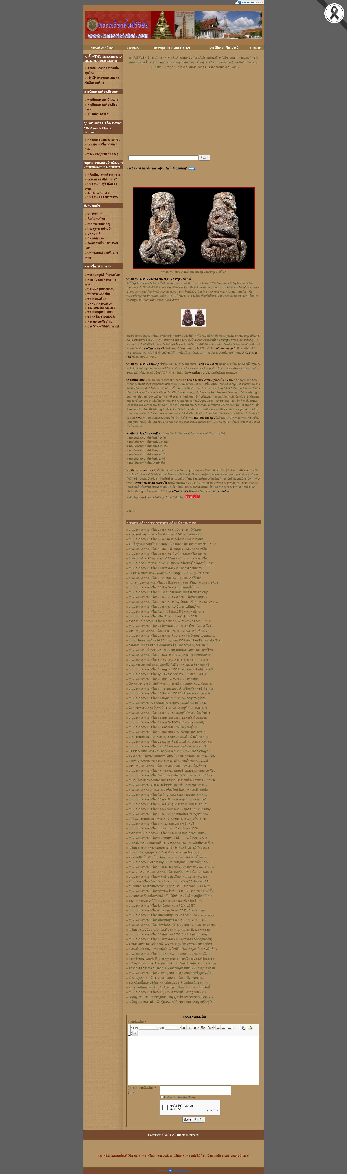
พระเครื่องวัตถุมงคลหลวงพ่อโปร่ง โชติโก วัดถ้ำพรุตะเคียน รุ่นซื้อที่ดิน (173, 948)
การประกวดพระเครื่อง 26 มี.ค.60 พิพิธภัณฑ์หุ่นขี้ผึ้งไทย (164, 587)
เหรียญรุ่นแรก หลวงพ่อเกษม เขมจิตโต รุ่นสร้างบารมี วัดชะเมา (169, 847)
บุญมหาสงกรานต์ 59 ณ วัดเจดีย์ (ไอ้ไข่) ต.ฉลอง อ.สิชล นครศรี (169, 664)
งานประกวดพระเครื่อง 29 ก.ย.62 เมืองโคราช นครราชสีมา (166, 539)
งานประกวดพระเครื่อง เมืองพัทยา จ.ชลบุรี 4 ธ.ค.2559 (163, 616)
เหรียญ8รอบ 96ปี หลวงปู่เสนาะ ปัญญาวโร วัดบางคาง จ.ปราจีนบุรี (171, 997)
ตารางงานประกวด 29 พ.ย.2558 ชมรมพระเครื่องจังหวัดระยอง (168, 736)
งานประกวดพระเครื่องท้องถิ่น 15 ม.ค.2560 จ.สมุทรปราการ (166, 611)
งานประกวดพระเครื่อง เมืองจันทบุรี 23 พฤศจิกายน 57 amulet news (171, 915)
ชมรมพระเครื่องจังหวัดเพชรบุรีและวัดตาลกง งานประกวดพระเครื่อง (172, 756)
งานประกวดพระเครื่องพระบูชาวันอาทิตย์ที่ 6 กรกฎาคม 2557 (167, 992)
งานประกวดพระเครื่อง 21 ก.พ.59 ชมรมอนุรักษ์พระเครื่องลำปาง (169, 712)
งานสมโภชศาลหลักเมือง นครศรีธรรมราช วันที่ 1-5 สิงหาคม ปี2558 (172, 780)
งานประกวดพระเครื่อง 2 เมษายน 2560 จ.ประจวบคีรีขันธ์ (165, 577)
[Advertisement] (194, 82)
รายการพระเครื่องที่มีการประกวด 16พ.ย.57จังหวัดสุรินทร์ (165, 900)
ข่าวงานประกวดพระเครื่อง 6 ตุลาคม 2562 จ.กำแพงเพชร (165, 534)
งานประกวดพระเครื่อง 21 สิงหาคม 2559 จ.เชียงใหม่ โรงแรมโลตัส (171, 626)
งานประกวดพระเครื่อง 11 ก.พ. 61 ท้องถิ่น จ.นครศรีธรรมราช (167, 553)
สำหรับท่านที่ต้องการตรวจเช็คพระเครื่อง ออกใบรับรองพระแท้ (168, 761)
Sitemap (255, 47)
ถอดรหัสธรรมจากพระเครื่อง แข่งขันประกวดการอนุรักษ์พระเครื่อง (171, 842)
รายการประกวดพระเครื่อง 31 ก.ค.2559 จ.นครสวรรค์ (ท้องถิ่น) (168, 630)
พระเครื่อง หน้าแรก (103, 47)
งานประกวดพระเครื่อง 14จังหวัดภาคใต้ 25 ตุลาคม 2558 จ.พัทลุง (170, 809)
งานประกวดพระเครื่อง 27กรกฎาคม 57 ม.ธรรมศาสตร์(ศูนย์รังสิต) (170, 973)
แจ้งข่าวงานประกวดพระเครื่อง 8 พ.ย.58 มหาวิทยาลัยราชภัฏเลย (169, 751)
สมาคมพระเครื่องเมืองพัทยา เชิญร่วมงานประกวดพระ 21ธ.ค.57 (169, 886)
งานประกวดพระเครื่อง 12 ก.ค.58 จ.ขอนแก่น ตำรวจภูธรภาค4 (168, 814)
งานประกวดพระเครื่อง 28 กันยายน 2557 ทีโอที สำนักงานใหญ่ (168, 934)
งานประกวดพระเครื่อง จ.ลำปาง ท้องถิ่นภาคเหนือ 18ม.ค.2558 (168, 876)
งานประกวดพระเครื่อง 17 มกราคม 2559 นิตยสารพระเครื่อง (167, 732)
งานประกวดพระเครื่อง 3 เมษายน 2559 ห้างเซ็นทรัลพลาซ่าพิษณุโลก (172, 688)
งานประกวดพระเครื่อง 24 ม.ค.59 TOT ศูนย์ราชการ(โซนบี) (166, 722)
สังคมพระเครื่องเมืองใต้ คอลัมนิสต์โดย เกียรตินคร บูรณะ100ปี (168, 645)
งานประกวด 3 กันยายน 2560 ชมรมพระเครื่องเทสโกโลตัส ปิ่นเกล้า (171, 563)
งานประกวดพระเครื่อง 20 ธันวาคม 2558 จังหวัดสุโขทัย (164, 727)
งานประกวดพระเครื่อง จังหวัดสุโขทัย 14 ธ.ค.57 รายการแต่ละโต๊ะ (171, 891)
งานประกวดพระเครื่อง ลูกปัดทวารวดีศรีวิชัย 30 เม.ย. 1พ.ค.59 (168, 674)
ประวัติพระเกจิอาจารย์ (223, 47)
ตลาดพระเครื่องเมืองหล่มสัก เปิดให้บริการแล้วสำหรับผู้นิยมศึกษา (170, 895)
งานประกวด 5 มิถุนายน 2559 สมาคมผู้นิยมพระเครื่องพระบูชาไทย (171, 650)
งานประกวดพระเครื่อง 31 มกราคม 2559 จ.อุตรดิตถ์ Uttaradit (168, 717)
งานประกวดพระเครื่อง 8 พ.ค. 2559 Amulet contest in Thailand (168, 659)
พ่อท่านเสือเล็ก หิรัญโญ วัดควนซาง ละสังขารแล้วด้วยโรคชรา (168, 857)
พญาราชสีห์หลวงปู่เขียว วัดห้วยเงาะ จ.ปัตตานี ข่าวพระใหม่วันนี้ (169, 987)
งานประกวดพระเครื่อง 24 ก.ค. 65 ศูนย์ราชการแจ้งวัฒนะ (165, 529)
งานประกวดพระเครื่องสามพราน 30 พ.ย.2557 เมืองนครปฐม (167, 910)
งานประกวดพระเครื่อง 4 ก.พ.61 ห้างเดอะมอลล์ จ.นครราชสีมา (168, 548)
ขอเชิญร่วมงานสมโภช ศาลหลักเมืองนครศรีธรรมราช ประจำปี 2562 (172, 544)
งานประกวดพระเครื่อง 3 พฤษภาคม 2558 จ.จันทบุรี (161, 823)
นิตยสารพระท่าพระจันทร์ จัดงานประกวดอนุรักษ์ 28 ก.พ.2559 (168, 708)
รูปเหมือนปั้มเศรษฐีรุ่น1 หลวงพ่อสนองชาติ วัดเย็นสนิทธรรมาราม (170, 982)
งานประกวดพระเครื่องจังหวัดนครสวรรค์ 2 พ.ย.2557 (162, 905)
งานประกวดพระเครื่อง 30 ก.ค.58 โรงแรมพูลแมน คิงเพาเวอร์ (167, 799)
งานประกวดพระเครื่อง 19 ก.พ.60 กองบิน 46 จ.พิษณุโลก (164, 606)
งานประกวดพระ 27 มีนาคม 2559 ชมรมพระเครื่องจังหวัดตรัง (167, 703)
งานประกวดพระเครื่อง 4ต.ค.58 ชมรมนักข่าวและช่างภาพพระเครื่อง (172, 770)
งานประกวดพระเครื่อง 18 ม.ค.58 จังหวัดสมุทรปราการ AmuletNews (172, 867)
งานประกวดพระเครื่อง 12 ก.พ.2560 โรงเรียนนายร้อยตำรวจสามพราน (173, 601)
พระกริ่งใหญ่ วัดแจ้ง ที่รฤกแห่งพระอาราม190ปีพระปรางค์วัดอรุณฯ (171, 958)
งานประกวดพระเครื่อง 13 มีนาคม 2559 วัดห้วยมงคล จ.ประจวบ (169, 693)
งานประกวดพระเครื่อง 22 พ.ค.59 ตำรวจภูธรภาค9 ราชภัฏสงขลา (170, 654)
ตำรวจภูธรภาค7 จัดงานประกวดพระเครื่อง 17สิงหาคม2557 (166, 977)
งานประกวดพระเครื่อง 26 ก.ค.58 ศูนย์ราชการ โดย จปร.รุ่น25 (168, 804)
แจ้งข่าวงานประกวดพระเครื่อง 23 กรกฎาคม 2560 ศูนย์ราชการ (169, 573)
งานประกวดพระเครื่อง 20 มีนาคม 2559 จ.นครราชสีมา (164, 679)
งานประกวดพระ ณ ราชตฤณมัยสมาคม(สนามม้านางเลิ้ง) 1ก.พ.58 (170, 862)
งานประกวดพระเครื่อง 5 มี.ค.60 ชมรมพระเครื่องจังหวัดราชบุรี (168, 592)
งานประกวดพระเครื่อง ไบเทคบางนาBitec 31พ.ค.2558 (163, 828)
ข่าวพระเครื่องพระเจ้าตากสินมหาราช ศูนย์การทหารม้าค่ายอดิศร (170, 944)
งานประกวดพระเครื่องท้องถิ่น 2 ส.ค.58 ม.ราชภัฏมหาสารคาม (168, 794)
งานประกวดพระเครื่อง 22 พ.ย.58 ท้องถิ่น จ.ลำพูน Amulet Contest (170, 741)
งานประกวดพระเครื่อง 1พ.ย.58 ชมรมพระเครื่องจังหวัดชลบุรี (167, 746)
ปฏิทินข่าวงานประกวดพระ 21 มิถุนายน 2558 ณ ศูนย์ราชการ (167, 818)
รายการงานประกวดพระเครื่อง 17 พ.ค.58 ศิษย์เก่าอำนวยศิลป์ (168, 833)
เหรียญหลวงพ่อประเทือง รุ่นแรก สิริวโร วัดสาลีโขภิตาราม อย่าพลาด (172, 963)
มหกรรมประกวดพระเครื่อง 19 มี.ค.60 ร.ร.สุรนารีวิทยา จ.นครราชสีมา (173, 582)
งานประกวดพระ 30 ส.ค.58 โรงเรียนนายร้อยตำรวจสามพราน (168, 785)
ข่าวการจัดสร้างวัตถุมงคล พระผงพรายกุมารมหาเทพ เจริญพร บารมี (172, 968)
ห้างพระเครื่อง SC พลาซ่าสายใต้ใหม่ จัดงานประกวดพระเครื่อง (168, 558)
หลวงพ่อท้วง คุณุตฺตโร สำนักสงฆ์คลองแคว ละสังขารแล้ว (165, 852)
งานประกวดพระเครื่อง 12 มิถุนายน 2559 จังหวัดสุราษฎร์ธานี (167, 698)
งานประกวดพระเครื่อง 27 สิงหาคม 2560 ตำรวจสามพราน (165, 568)
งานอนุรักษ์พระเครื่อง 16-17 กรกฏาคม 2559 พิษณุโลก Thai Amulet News (175, 640)
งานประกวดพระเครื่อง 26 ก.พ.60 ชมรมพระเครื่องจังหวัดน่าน (168, 597)
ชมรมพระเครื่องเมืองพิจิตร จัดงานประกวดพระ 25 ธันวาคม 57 (168, 881)
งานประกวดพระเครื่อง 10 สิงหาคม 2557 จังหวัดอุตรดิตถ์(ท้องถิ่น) (170, 939)
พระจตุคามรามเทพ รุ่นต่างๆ (172, 47)
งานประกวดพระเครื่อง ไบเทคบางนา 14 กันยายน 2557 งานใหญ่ (169, 953)
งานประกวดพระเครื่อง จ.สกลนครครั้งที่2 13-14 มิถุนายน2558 (168, 838)
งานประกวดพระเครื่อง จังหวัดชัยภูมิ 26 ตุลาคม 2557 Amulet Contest (172, 924)
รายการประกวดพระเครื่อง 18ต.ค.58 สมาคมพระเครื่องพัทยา (167, 765)
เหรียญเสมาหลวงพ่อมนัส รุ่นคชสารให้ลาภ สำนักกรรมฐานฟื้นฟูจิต (171, 1002)
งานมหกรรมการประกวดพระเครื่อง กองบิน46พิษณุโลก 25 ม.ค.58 (170, 871)
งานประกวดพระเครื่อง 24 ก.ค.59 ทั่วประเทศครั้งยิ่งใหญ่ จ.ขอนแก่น (172, 635)
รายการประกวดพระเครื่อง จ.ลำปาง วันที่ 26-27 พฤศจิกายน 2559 (170, 621)
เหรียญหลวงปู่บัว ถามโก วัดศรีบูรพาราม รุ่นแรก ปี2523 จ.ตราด (169, 929)
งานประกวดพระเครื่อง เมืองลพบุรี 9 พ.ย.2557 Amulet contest (167, 920)
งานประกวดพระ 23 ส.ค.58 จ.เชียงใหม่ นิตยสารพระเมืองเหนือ (168, 789)
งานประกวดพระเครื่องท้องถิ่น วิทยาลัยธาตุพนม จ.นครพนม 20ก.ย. (171, 775)
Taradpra (133, 47)
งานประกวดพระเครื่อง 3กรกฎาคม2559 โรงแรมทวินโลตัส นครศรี (171, 669)
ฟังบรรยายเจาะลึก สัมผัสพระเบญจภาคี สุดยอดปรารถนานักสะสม (170, 683)
